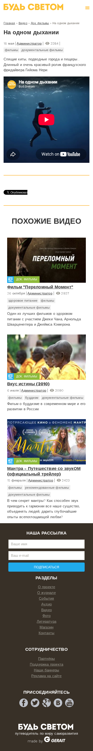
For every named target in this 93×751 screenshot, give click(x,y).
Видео (23, 23)
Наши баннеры (46, 670)
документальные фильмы (42, 50)
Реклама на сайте (46, 676)
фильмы (11, 50)
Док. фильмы (40, 23)
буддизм (31, 397)
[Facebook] (23, 702)
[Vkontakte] (58, 702)
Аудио (46, 604)
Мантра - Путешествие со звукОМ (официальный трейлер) (44, 471)
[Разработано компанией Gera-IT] (54, 741)
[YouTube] (69, 702)
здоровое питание (22, 300)
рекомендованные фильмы (47, 487)
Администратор (29, 43)
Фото (46, 616)
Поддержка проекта (46, 664)
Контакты (47, 633)
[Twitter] (35, 702)
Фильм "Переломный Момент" (40, 286)
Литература (46, 621)
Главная (9, 23)
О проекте (46, 587)
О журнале (46, 593)
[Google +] (46, 702)
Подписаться (46, 567)
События (46, 598)
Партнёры (46, 659)
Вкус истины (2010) (28, 383)
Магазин (46, 627)
